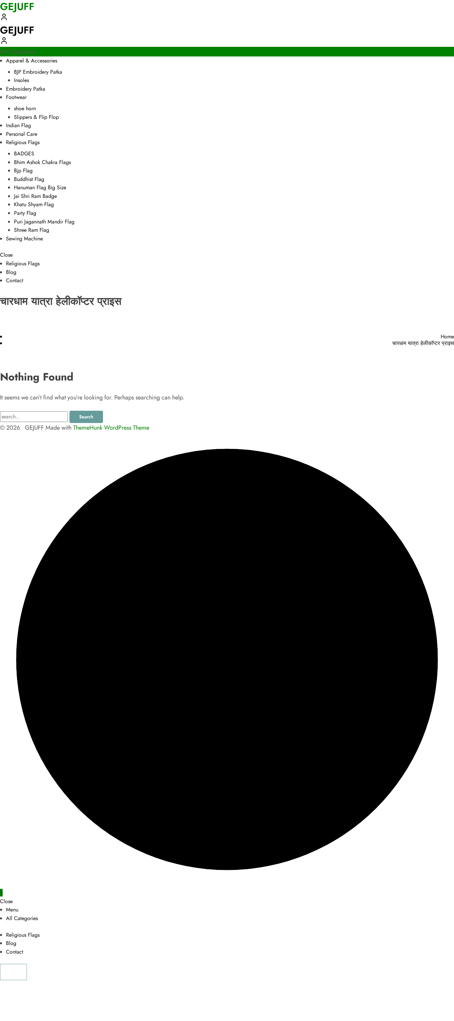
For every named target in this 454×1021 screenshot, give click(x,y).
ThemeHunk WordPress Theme (111, 427)
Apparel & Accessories (31, 60)
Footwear (16, 97)
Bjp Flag (23, 170)
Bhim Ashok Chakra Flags (42, 162)
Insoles (21, 80)
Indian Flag (18, 125)
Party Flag (25, 213)
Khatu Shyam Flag (34, 204)
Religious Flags (23, 142)
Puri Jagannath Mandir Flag (44, 221)
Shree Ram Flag (31, 230)
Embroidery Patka (25, 89)
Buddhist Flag (29, 179)
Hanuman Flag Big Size (40, 187)
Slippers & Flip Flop (36, 117)
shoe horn (25, 108)
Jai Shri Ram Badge (35, 196)
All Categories (22, 918)
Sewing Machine (24, 238)
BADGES (24, 153)
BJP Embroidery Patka (38, 72)
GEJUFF (17, 30)
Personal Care (21, 134)
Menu (12, 909)
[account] (4, 19)
